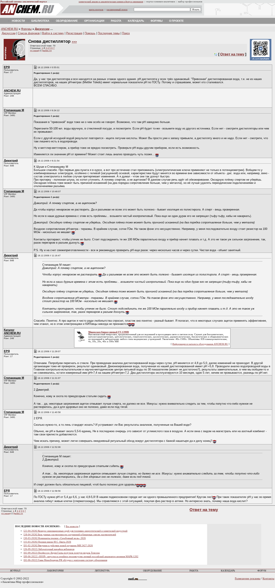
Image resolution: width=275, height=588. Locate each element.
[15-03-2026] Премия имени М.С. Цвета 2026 (47, 542)
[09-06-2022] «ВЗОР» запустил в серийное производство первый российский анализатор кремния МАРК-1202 (81, 556)
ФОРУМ (261, 571)
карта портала (96, 9)
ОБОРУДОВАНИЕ (152, 571)
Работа (116, 20)
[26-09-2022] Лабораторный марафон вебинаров (49, 549)
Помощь (90, 33)
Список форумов (29, 33)
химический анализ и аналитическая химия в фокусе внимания (111, 1)
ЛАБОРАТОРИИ (55, 571)
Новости (18, 20)
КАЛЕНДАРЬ (228, 571)
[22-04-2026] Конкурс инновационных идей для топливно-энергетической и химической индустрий (75, 531)
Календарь (136, 20)
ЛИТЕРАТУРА (102, 571)
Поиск (126, 33)
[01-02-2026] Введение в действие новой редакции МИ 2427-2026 (58, 545)
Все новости (72, 526)
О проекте (176, 20)
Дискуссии (42, 29)
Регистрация (74, 33)
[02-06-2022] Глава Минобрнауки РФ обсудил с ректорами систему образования (65, 560)
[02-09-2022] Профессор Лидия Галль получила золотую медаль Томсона (62, 553)
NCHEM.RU (9, 29)
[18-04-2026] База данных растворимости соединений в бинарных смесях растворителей (70, 534)
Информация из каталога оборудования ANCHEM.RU (200, 344)
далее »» (47, 50)
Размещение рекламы (247, 578)
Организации (94, 20)
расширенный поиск (117, 9)
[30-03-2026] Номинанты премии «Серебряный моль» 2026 (55, 538)
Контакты (268, 578)
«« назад (35, 50)
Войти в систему (53, 33)
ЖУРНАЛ (15, 571)
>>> (74, 41)
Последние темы (109, 33)
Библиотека (40, 20)
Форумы (157, 20)
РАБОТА (193, 571)
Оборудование (67, 20)
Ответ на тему (232, 54)
